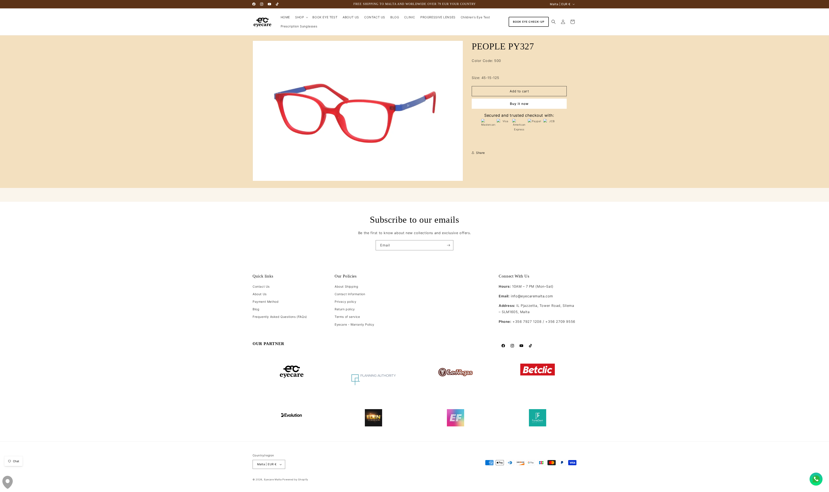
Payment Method (265, 301)
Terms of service (347, 317)
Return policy (345, 309)
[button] (301, 17)
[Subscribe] (448, 245)
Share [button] (480, 153)
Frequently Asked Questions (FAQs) (280, 317)
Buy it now (519, 104)
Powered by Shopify (295, 479)
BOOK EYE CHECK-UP (528, 21)
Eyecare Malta (273, 479)
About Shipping (346, 286)
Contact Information (350, 294)
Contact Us (261, 286)
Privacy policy (345, 301)
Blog (256, 309)
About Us (260, 294)
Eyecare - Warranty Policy (354, 324)
